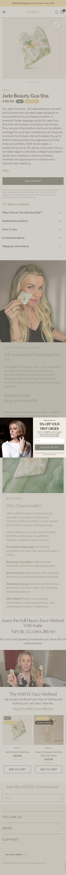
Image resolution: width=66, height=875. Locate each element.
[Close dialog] (64, 419)
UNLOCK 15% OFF (49, 447)
